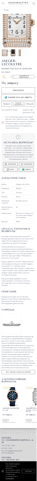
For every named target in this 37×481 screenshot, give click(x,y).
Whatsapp (12, 164)
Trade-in (6, 104)
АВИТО (28, 169)
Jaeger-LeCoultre (22, 184)
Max (12, 169)
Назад (6, 10)
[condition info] (11, 110)
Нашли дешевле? (18, 104)
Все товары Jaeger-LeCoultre (18, 372)
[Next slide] (33, 405)
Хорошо (28, 471)
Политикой (10, 478)
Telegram (28, 164)
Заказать (18, 90)
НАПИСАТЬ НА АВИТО (20, 97)
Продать (30, 104)
